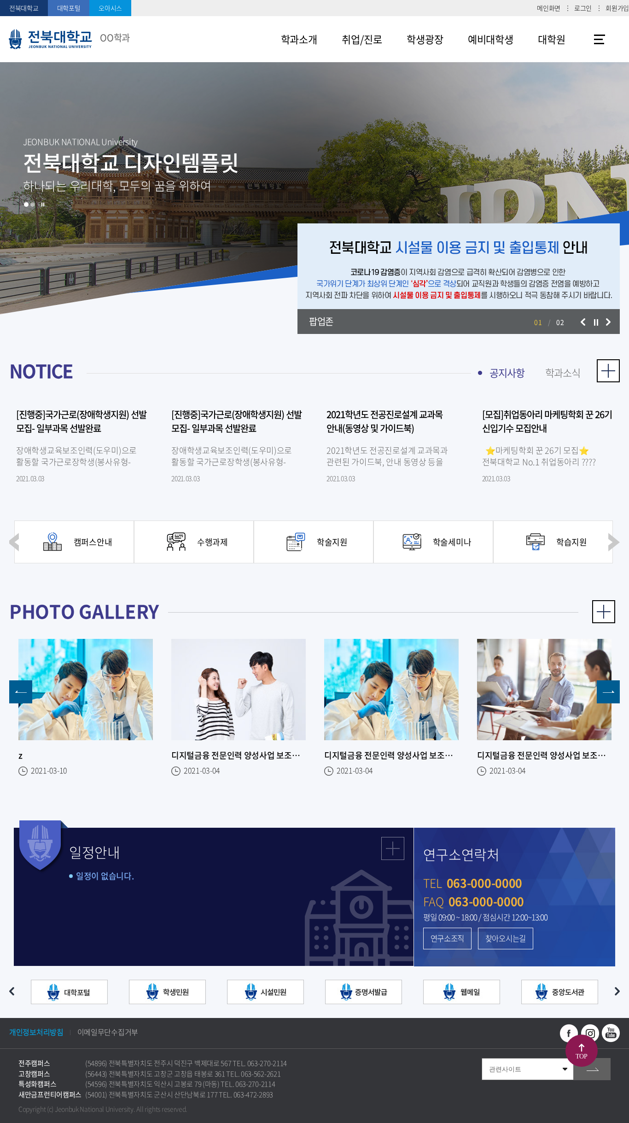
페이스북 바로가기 (569, 1033)
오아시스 (110, 7)
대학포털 (69, 7)
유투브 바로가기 (610, 1033)
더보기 (608, 370)
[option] (314, 189)
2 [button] (32, 204)
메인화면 (548, 7)
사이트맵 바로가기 (600, 39)
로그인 (583, 7)
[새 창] (69, 993)
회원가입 (617, 7)
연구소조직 (448, 938)
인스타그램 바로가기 (590, 1033)
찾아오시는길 (505, 938)
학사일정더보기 (392, 848)
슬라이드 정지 (43, 204)
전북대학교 (24, 7)
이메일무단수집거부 (107, 1031)
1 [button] (26, 204)
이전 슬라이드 (583, 322)
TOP (582, 1056)
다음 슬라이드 (608, 322)
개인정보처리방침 (36, 1031)
